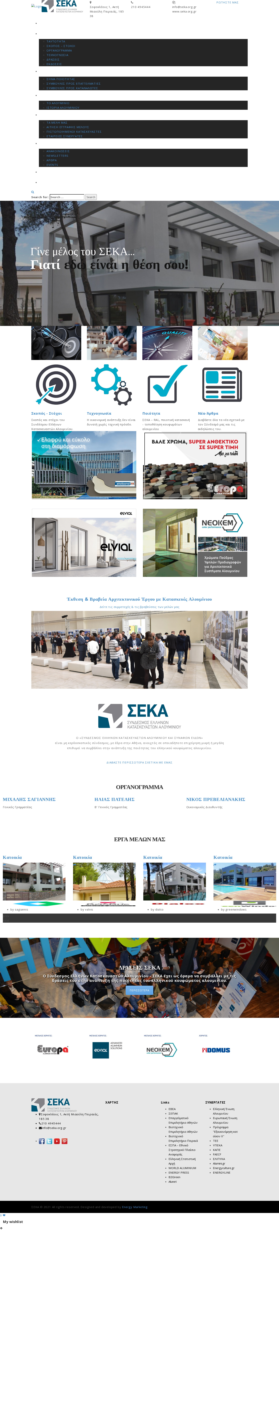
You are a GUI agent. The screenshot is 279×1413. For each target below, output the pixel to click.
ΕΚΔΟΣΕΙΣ (54, 64)
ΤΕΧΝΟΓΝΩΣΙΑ (57, 55)
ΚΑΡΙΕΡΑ (45, 172)
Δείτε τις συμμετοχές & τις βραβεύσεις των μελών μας (140, 607)
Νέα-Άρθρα (208, 413)
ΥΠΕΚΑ (217, 1145)
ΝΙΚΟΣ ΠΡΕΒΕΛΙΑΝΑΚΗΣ (124, 799)
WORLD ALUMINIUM (182, 1168)
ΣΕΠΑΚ (173, 1113)
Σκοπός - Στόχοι (46, 413)
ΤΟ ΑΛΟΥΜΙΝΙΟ (57, 103)
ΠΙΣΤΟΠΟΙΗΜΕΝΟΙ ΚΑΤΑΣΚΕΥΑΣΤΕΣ (74, 131)
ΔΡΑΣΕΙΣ (53, 59)
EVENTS (52, 165)
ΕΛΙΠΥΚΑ (219, 1159)
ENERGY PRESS (179, 1172)
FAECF (217, 1154)
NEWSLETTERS (57, 155)
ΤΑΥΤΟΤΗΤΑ (55, 41)
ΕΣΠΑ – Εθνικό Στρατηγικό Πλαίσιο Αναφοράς (182, 1149)
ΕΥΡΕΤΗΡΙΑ (47, 115)
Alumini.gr (219, 1163)
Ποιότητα (151, 413)
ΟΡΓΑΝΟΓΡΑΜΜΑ (59, 50)
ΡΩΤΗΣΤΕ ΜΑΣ (227, 2)
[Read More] (4, 865)
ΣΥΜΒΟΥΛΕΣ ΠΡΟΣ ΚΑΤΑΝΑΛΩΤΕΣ (72, 88)
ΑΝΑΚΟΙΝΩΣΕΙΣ (58, 151)
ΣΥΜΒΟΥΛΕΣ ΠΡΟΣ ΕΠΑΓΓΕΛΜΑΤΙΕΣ (73, 83)
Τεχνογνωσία (99, 413)
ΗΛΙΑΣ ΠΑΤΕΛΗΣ (23, 799)
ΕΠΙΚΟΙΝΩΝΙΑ (49, 182)
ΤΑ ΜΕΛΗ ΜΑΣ (57, 122)
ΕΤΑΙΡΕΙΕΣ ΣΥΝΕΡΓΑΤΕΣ (64, 136)
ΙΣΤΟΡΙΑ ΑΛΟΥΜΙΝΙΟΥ (62, 107)
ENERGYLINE (221, 1172)
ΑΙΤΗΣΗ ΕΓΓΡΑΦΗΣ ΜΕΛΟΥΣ (67, 127)
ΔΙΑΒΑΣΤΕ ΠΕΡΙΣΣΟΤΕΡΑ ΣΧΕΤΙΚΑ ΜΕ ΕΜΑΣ (139, 762)
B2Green (174, 1177)
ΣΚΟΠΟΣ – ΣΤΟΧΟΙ (60, 46)
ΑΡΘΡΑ (51, 160)
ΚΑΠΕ (217, 1150)
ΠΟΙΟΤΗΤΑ (47, 71)
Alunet (173, 1181)
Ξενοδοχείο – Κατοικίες (238, 857)
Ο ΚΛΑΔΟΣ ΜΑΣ (50, 95)
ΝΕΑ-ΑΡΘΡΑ (47, 143)
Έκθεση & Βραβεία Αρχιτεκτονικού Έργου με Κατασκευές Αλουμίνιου (139, 599)
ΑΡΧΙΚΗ (44, 23)
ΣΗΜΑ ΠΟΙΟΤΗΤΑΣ (60, 79)
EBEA (172, 1109)
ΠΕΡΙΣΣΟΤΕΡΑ (139, 990)
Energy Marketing (135, 1207)
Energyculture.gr (224, 1168)
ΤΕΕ (215, 1141)
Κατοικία (12, 857)
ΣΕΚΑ (42, 33)
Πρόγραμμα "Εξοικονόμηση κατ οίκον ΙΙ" (225, 1131)
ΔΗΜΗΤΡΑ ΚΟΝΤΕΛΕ (210, 799)
